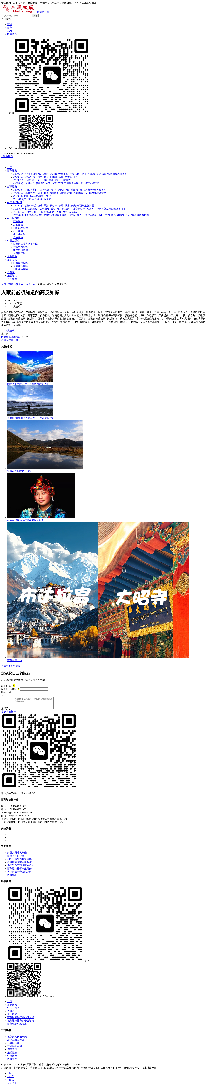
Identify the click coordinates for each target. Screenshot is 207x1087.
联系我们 (7, 156)
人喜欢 (8, 330)
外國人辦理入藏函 (17, 852)
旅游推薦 (12, 1052)
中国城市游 (13, 218)
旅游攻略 (12, 259)
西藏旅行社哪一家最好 (19, 868)
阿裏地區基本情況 (11, 337)
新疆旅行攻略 (20, 266)
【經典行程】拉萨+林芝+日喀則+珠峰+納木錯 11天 (45, 177)
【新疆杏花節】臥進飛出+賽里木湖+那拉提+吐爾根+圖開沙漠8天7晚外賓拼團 (59, 189)
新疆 (9, 24)
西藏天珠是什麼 (9, 340)
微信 (10, 1079)
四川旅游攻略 (20, 269)
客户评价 (12, 278)
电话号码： (7, 692)
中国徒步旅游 (20, 250)
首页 (3, 284)
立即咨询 (12, 1083)
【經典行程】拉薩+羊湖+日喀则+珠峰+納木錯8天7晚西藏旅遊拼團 (53, 205)
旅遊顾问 (12, 275)
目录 (10, 1073)
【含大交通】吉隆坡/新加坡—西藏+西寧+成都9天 (45, 212)
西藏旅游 (12, 170)
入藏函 (11, 272)
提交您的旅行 (8, 711)
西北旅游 (18, 231)
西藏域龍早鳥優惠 (17, 1023)
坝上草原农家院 (15, 1040)
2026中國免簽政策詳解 (19, 859)
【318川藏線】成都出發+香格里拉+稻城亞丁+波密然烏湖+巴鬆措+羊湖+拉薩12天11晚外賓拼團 (69, 208)
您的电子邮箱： (10, 689)
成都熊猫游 (19, 253)
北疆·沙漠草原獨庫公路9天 (32, 196)
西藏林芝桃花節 (15, 856)
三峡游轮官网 (14, 1046)
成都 (9, 31)
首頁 (9, 167)
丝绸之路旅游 (20, 247)
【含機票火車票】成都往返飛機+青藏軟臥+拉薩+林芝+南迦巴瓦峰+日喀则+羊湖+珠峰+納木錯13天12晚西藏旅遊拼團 (81, 215)
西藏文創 (12, 1059)
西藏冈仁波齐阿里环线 (25, 243)
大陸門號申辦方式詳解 (19, 871)
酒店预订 (12, 1049)
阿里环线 (12, 34)
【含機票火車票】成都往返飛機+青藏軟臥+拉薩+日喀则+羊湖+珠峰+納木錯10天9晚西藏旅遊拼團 (70, 174)
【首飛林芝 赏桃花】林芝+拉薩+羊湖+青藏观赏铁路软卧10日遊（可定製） (58, 183)
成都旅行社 (13, 1043)
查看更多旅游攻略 (11, 666)
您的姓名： (8, 685)
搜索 (35, 15)
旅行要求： (7, 708)
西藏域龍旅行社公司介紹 (20, 1017)
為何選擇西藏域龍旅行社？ (21, 865)
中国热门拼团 (14, 202)
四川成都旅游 (20, 228)
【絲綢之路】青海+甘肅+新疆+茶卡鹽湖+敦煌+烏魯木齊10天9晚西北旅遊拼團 (59, 193)
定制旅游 (12, 256)
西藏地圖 (12, 875)
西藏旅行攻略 (20, 263)
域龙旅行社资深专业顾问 (20, 1020)
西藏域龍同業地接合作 (19, 862)
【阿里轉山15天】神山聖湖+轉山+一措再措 (42, 180)
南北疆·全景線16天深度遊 (32, 199)
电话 (10, 1076)
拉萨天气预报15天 (17, 1036)
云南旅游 (18, 237)
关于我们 (12, 1014)
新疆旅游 (12, 186)
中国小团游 (19, 234)
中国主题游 (13, 240)
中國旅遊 (12, 1055)
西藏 (9, 27)
